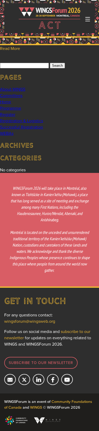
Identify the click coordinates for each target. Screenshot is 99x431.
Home (5, 102)
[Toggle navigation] (87, 19)
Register (7, 114)
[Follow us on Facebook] (53, 379)
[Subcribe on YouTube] (67, 379)
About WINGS (12, 89)
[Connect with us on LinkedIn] (38, 379)
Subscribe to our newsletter (41, 362)
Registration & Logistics (21, 121)
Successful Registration (21, 127)
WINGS (36, 407)
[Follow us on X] (24, 379)
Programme (10, 108)
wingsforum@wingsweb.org (29, 321)
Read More (10, 48)
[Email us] (10, 379)
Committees (11, 95)
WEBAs (6, 133)
